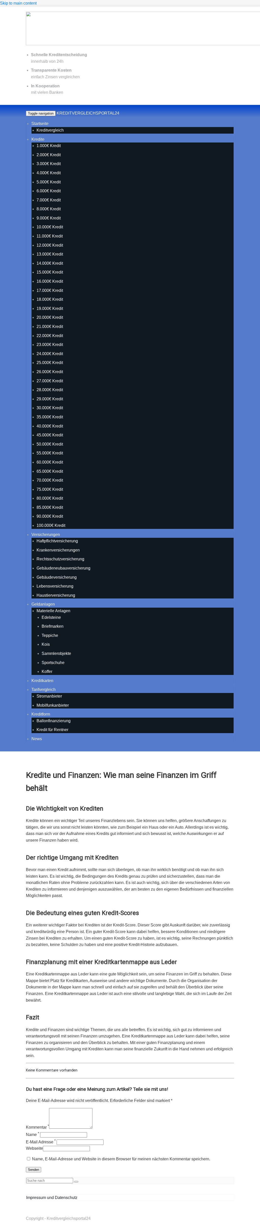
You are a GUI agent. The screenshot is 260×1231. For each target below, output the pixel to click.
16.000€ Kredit (50, 281)
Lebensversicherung (55, 586)
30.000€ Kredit (50, 408)
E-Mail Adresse (41, 1142)
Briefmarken (52, 626)
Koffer (47, 671)
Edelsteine (51, 617)
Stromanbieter (49, 696)
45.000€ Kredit (50, 435)
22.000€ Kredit (50, 336)
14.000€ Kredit (50, 263)
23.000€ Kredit (50, 344)
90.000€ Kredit (50, 516)
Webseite (34, 1148)
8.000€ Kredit (49, 209)
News (36, 739)
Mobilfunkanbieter (53, 705)
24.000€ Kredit (50, 354)
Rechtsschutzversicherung (60, 559)
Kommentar (37, 1127)
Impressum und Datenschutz (51, 1197)
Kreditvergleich (50, 130)
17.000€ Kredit (50, 290)
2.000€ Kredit (49, 155)
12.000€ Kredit (50, 245)
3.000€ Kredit (49, 164)
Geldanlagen (43, 604)
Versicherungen (45, 534)
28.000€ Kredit (50, 390)
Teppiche (50, 635)
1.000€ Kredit (49, 146)
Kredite (37, 139)
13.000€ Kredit (50, 254)
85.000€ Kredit (50, 507)
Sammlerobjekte (56, 653)
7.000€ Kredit (49, 200)
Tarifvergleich (43, 689)
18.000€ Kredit (50, 299)
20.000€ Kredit (50, 317)
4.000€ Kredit (49, 173)
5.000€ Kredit (49, 182)
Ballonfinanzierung (54, 721)
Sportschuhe (53, 662)
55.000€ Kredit (50, 453)
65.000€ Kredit (50, 471)
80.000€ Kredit (50, 498)
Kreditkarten (42, 680)
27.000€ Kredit (50, 381)
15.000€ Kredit (50, 272)
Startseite (39, 123)
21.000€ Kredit (50, 326)
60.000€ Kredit (50, 462)
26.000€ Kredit (50, 372)
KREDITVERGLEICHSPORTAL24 (88, 113)
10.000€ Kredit (50, 227)
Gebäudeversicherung (57, 577)
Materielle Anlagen (53, 611)
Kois (46, 644)
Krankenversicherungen (58, 550)
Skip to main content (18, 3)
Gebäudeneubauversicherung (63, 568)
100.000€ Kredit (51, 525)
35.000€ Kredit (50, 417)
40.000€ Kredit (50, 426)
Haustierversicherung (56, 595)
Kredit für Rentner (52, 730)
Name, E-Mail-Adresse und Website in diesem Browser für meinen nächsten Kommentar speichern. (121, 1159)
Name (32, 1134)
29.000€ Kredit (50, 399)
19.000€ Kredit (50, 308)
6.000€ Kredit (49, 191)
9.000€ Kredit (49, 218)
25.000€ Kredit (50, 362)
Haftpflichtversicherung (57, 541)
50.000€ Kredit (50, 444)
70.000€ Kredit (50, 480)
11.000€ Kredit (50, 236)
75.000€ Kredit (50, 489)
